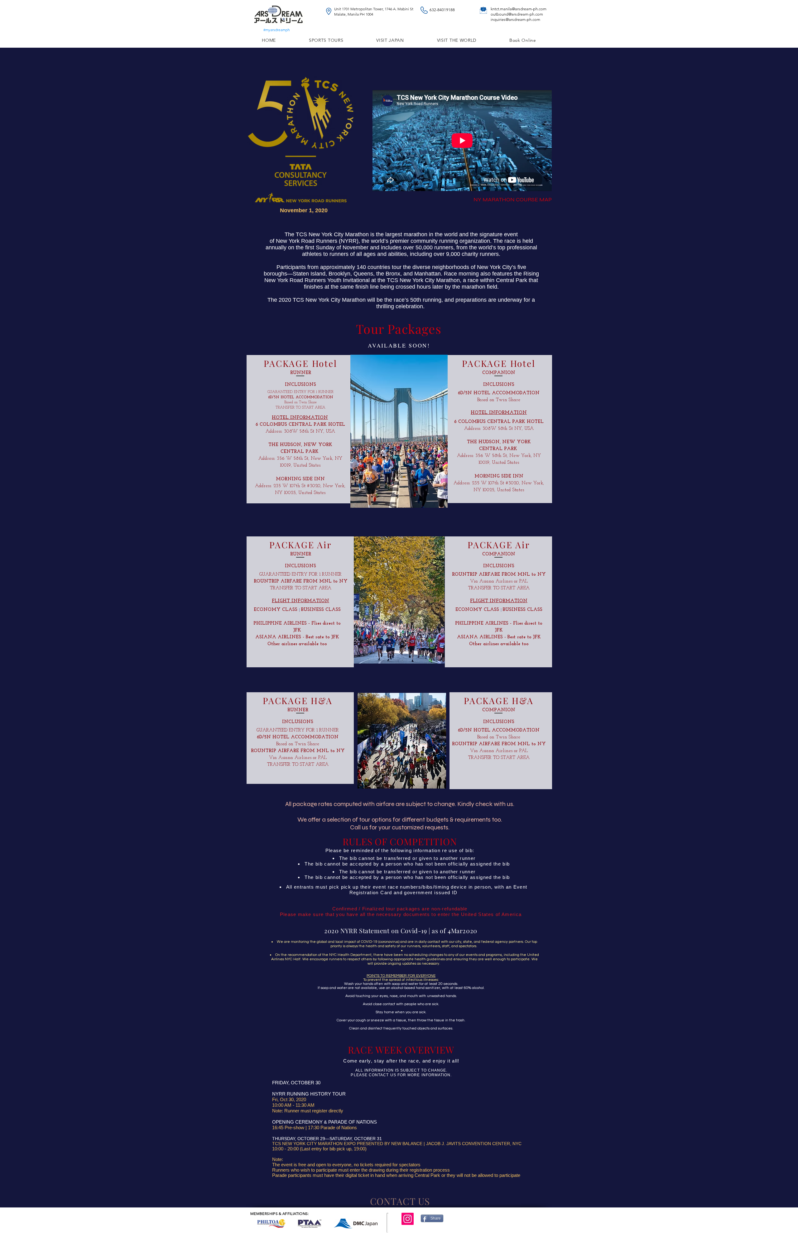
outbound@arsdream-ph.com (517, 14)
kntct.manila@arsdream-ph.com (518, 9)
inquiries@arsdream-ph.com (515, 19)
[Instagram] (407, 1219)
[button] (390, 40)
